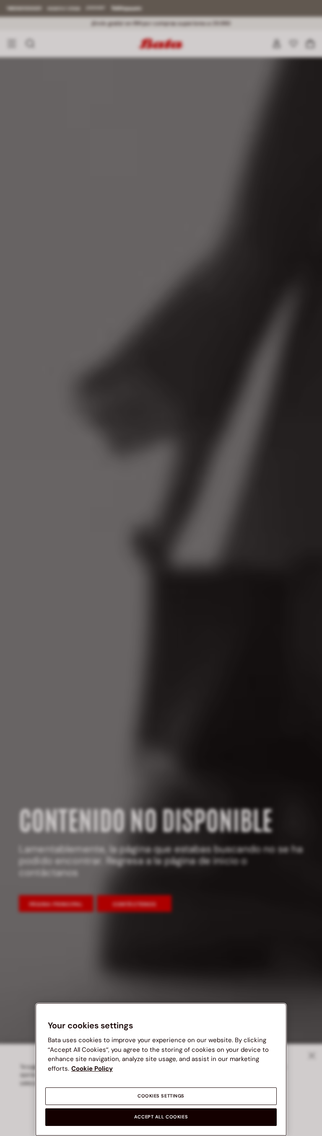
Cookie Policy (92, 1068)
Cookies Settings (161, 1096)
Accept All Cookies (161, 1117)
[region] (161, 1069)
